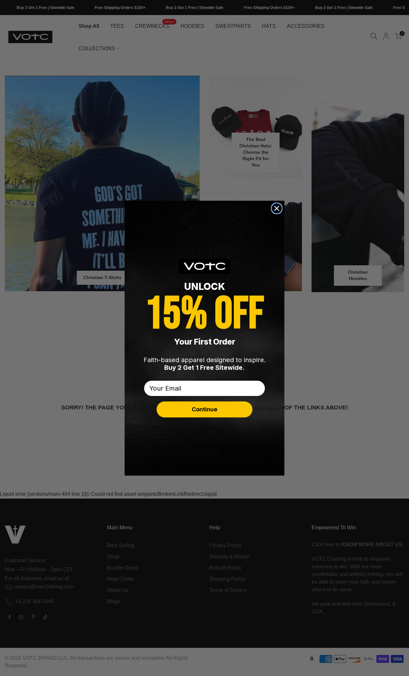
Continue (204, 409)
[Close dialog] (277, 208)
